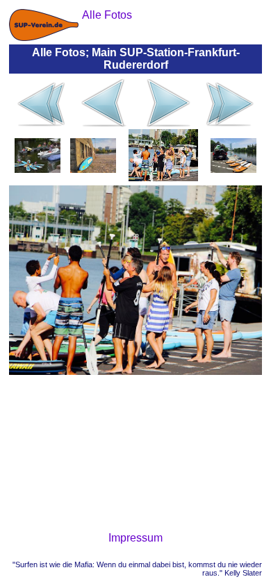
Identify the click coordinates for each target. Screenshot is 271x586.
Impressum (135, 538)
